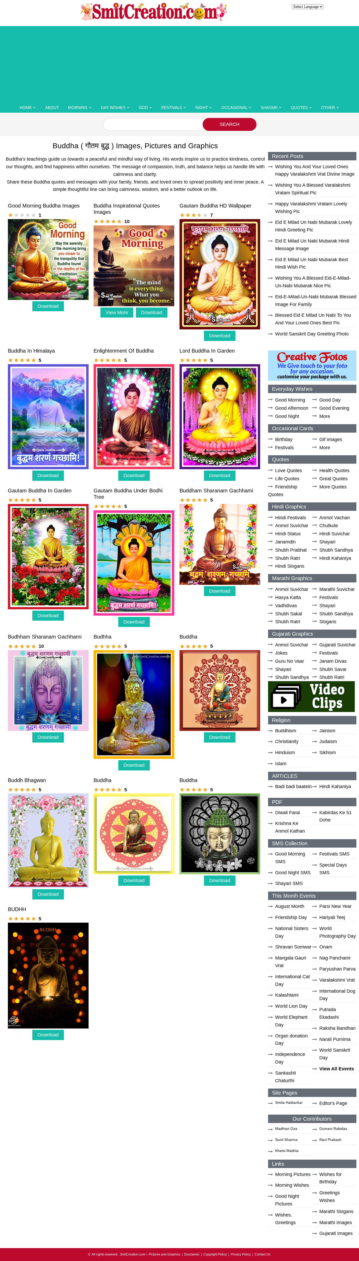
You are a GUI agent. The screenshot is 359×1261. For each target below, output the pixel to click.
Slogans (327, 621)
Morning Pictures (293, 1174)
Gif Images (330, 439)
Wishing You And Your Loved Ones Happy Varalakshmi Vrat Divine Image (315, 170)
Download (48, 306)
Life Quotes (287, 478)
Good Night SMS (293, 872)
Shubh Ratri (287, 558)
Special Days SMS (333, 868)
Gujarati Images (336, 1233)
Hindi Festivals (290, 517)
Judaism (328, 741)
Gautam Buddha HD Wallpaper (216, 206)
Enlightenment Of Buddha (124, 351)
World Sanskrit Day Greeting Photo (312, 334)
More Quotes (333, 486)
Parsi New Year (335, 906)
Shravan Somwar (293, 947)
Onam (325, 947)
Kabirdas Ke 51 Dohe (335, 816)
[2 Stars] (16, 215)
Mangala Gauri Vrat (290, 961)
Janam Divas (333, 661)
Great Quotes (333, 478)
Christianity (287, 741)
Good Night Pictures (287, 1200)
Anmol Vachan (334, 517)
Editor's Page (333, 1103)
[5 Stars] (33, 215)
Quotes (299, 107)
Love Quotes (288, 470)
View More (117, 312)
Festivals (171, 107)
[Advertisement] (179, 63)
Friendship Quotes (282, 490)
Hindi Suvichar (334, 533)
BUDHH (17, 909)
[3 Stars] (22, 215)
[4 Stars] (27, 215)
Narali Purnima (335, 1039)
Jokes (281, 653)
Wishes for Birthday (330, 1178)
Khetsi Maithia (287, 1151)
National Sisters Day (291, 932)
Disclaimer (191, 1254)
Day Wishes (113, 107)
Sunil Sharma (286, 1140)
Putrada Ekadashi (329, 1013)
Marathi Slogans (336, 1211)
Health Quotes (334, 470)
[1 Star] (10, 215)
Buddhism (285, 730)
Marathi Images (335, 1222)
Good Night (287, 416)
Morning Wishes (292, 1185)
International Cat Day (292, 980)
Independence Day (290, 1058)
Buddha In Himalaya (31, 351)
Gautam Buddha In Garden (39, 490)
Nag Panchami (334, 958)
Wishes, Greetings (285, 1218)
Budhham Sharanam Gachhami (44, 637)
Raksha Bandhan (337, 1028)
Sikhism (327, 752)
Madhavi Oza (286, 1128)
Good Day (330, 400)
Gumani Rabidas (333, 1128)
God (143, 107)
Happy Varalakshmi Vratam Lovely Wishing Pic (311, 207)
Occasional (234, 107)
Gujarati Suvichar (337, 644)
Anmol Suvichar (291, 525)
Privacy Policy (241, 1254)
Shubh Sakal (288, 613)
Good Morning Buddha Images (44, 206)
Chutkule (328, 525)
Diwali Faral (287, 812)
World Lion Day (291, 1006)
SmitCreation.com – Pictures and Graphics (150, 1254)
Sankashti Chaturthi (285, 1076)
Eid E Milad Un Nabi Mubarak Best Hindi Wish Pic (311, 263)
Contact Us (262, 1254)
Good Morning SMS (290, 857)
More (324, 416)
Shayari (269, 107)
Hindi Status (288, 533)
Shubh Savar (333, 669)
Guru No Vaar (289, 661)
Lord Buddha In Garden (207, 351)
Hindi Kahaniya (335, 558)
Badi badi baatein (293, 786)
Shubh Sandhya (336, 550)
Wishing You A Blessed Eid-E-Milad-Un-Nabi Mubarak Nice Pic (313, 281)
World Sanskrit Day (334, 1053)
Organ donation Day (291, 1039)
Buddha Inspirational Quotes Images (127, 209)
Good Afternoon (291, 408)
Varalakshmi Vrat (337, 980)
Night (202, 107)
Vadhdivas (286, 605)
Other (328, 107)
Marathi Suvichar (337, 589)
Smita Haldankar (289, 1102)
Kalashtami (287, 995)
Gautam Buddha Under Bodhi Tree (128, 494)
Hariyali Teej (332, 917)
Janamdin (285, 542)
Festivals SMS (334, 854)
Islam (280, 763)
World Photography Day (337, 932)
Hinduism (285, 752)
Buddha (188, 637)
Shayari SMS (289, 883)
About (52, 107)
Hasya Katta (288, 597)
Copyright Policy (215, 1254)
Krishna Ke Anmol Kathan (290, 827)
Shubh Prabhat (291, 550)
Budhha (102, 637)
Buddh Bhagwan (27, 780)
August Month (289, 906)
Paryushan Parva (337, 969)
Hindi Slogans (289, 566)
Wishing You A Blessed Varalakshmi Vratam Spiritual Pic (312, 188)
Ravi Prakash (330, 1140)
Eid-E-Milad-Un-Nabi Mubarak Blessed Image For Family (315, 300)
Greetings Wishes (329, 1196)
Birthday (284, 439)
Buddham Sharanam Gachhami (216, 490)
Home (26, 107)
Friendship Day (291, 917)
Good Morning (290, 400)
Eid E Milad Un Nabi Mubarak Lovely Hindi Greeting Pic (313, 226)
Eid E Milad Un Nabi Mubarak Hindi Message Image (312, 244)
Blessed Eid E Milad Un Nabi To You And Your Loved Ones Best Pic (313, 319)
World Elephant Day (291, 1021)
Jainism (327, 730)
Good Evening (334, 408)
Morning (78, 107)
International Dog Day (337, 994)
